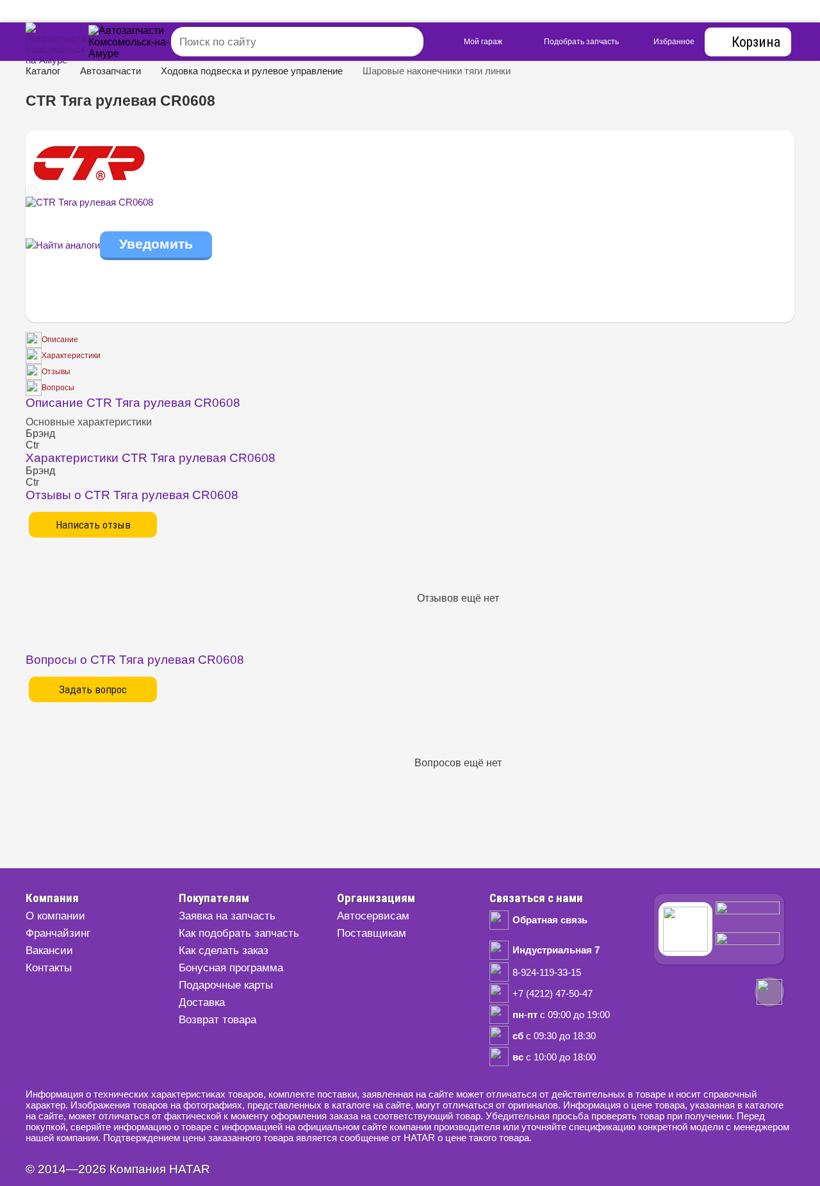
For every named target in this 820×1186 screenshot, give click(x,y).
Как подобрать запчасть (239, 933)
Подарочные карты (226, 985)
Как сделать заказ (223, 950)
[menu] (142, 44)
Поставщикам (371, 933)
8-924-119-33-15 (546, 972)
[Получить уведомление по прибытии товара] (156, 245)
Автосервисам (373, 916)
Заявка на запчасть (227, 916)
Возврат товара (217, 1020)
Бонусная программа (231, 968)
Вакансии (49, 950)
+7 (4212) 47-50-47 (552, 993)
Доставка (202, 1002)
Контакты (49, 968)
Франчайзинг (58, 933)
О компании (55, 916)
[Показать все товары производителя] (90, 177)
